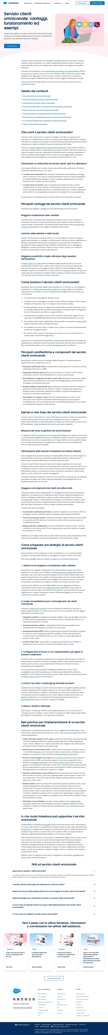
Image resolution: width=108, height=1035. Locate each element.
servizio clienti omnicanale (32, 263)
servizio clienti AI (29, 795)
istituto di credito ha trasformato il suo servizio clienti (42, 435)
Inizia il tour (61, 967)
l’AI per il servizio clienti (52, 631)
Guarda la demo (12, 46)
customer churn (57, 528)
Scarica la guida (88, 967)
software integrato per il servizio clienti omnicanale (48, 148)
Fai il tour (9, 967)
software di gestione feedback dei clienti (66, 572)
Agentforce (48, 825)
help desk (34, 419)
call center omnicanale (69, 733)
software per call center (38, 608)
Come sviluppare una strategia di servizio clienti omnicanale (44, 114)
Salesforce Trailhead (28, 697)
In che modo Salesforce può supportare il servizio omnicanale (45, 121)
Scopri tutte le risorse (54, 978)
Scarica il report (37, 967)
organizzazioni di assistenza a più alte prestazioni (62, 71)
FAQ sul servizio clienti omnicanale (35, 124)
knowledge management (39, 762)
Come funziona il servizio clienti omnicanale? (39, 103)
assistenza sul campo (62, 419)
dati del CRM (73, 617)
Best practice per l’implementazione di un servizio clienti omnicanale (47, 117)
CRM (71, 304)
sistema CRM (81, 321)
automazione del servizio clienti (66, 754)
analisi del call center (62, 762)
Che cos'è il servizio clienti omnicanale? (37, 96)
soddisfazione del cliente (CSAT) (57, 588)
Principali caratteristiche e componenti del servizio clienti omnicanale (47, 106)
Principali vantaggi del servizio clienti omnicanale (40, 99)
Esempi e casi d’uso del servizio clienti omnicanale (40, 110)
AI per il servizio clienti (32, 677)
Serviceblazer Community (30, 699)
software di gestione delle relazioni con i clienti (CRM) (52, 289)
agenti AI (65, 399)
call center (45, 419)
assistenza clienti (60, 345)
